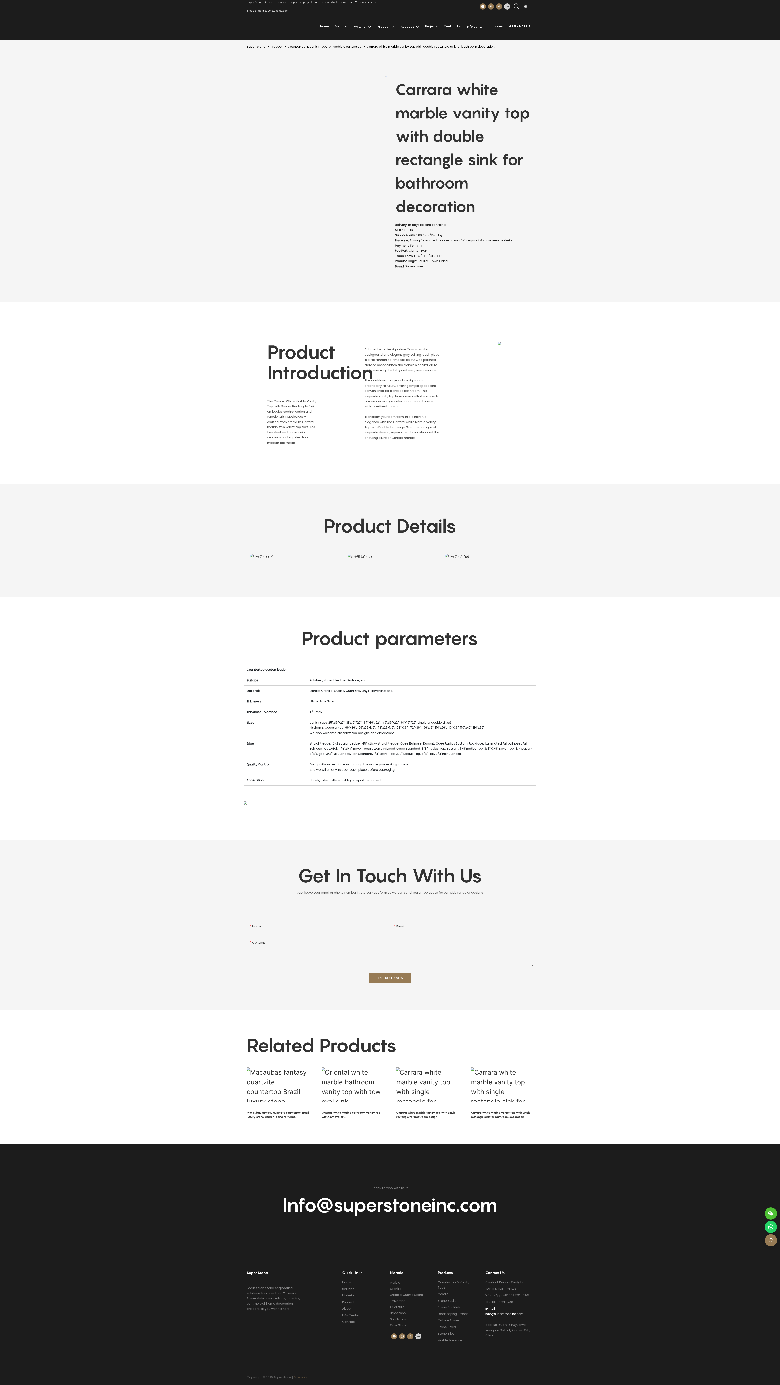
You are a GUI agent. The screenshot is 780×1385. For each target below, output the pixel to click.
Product (277, 46)
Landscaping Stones (453, 1314)
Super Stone (256, 46)
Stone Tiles (446, 1333)
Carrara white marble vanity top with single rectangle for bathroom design (426, 1114)
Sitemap (300, 1377)
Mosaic (443, 1294)
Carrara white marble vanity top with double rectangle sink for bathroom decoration (431, 46)
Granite (395, 1288)
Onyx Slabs (398, 1325)
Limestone (398, 1313)
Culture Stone (448, 1320)
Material (348, 1295)
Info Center (351, 1315)
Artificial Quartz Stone (406, 1295)
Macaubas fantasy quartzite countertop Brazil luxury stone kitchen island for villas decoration (278, 1115)
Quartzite (397, 1307)
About (347, 1308)
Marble (395, 1282)
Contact (348, 1322)
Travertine (397, 1301)
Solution (348, 1289)
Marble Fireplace (450, 1340)
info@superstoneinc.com (504, 1314)
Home (346, 1282)
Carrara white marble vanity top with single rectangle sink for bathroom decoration (500, 1114)
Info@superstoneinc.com (390, 1204)
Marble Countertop (347, 46)
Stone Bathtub (449, 1307)
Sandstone (398, 1319)
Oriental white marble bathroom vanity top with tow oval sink (351, 1114)
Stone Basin (447, 1300)
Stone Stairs (447, 1327)
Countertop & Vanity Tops (307, 46)
